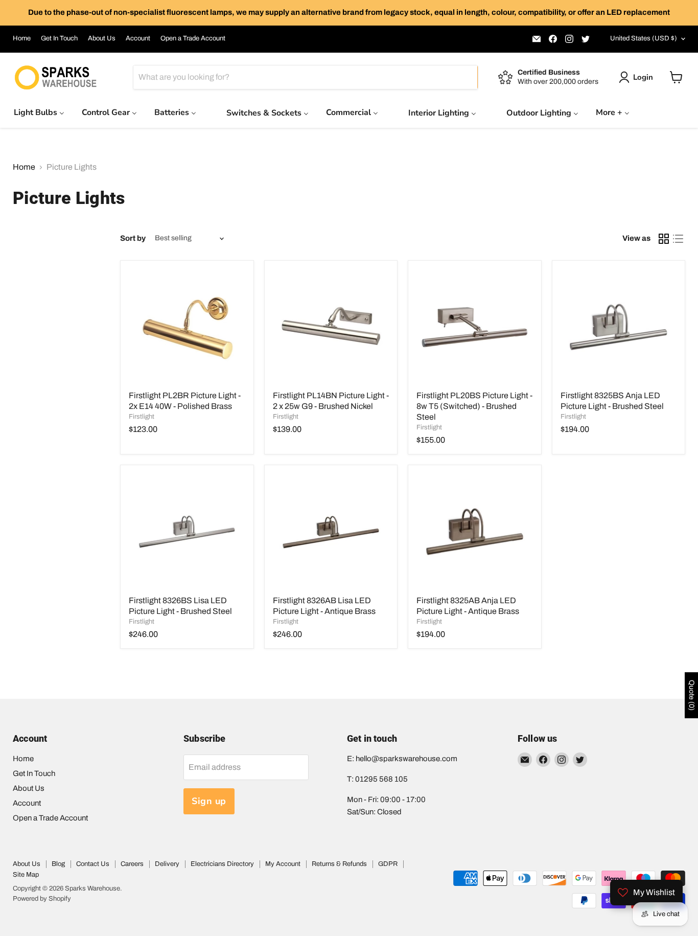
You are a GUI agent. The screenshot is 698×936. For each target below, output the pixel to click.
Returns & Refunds (339, 863)
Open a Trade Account (192, 38)
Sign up (209, 801)
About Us (101, 38)
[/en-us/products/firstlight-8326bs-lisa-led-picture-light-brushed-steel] (187, 531)
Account (138, 38)
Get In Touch (59, 38)
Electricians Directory (222, 863)
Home (22, 38)
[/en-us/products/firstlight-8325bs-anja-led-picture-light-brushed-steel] (619, 327)
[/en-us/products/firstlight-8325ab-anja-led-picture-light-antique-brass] (474, 531)
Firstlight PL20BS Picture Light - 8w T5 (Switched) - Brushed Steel (474, 406)
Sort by (133, 238)
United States (643, 38)
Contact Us (92, 863)
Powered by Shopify (42, 898)
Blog (58, 863)
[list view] (678, 239)
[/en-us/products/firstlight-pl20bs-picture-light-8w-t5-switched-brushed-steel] (474, 327)
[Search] (464, 77)
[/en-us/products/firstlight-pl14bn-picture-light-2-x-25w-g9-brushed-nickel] (331, 327)
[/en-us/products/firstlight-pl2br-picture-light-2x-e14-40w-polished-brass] (187, 327)
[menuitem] (39, 112)
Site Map (26, 874)
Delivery (167, 863)
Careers (132, 863)
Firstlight (141, 416)
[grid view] (664, 239)
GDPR (388, 863)
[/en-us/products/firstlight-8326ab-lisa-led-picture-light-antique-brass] (331, 531)
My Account (282, 863)
